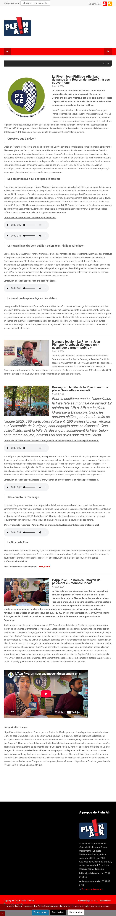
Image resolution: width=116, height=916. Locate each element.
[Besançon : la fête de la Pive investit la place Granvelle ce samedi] (26, 400)
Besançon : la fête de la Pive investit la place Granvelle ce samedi (80, 388)
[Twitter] (108, 63)
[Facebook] (104, 63)
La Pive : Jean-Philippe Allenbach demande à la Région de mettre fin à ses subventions (81, 79)
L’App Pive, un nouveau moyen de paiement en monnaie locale (76, 581)
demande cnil (105, 901)
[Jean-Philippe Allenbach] (26, 352)
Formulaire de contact (92, 889)
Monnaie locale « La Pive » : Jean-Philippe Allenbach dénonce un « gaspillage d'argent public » (76, 344)
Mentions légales (85, 901)
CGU (96, 901)
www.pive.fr (44, 566)
